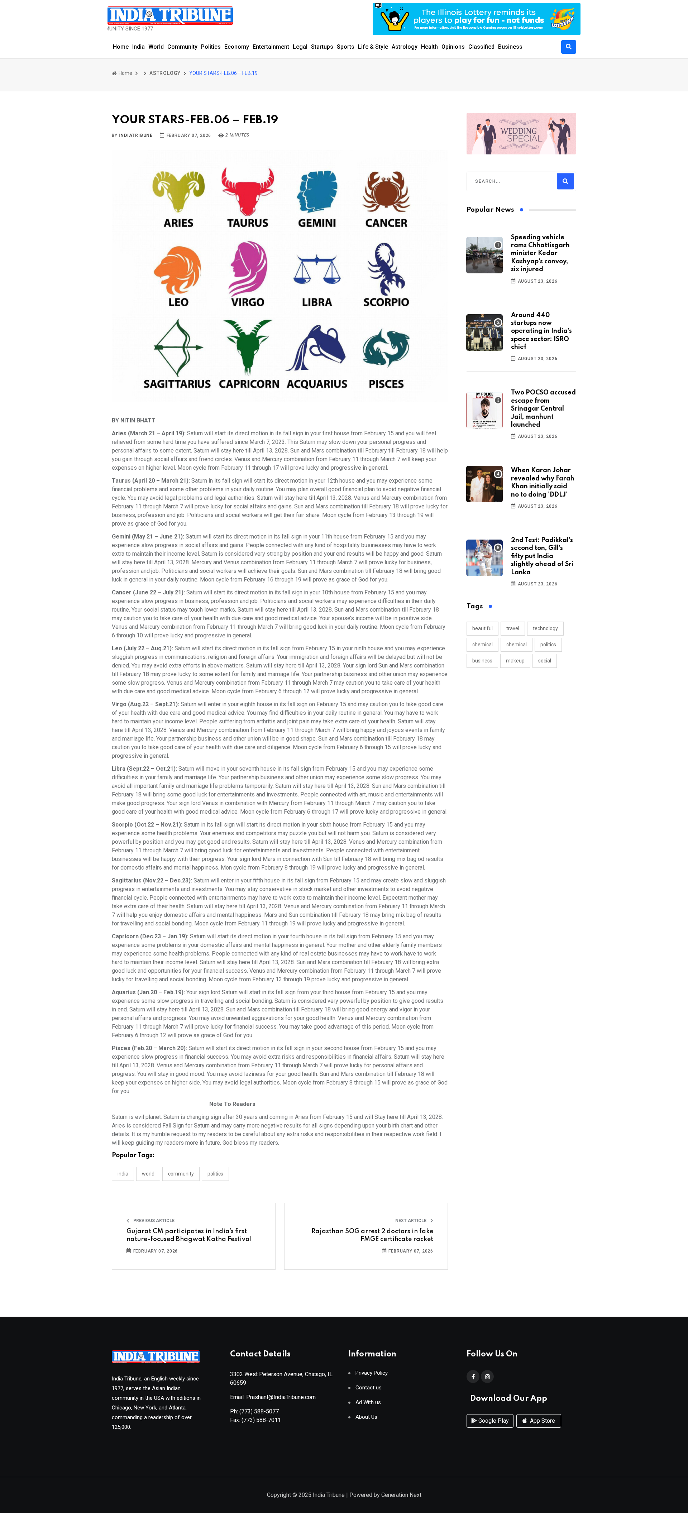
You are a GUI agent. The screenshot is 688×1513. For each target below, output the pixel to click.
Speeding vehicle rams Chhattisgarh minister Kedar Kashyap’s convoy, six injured (540, 253)
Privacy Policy (371, 1373)
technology (545, 628)
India (138, 46)
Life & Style (373, 46)
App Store (542, 1420)
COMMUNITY (181, 1174)
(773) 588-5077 (259, 1411)
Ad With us (368, 1402)
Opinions (453, 46)
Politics (211, 46)
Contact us (368, 1387)
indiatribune (136, 135)
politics (548, 644)
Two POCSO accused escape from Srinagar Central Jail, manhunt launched (543, 408)
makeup (515, 661)
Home (121, 46)
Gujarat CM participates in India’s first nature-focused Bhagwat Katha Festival (189, 1235)
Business (510, 46)
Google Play (493, 1420)
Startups (322, 46)
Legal (300, 46)
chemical (482, 644)
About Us (366, 1417)
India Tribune (329, 1495)
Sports (345, 46)
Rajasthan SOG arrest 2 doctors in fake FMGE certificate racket (372, 1235)
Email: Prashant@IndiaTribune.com (273, 1397)
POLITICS (215, 1174)
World (156, 46)
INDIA (123, 1174)
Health (429, 46)
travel (512, 628)
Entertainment (271, 46)
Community (182, 46)
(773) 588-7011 (261, 1420)
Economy (236, 46)
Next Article (411, 1220)
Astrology (404, 46)
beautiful (482, 628)
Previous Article (153, 1220)
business (482, 661)
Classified (481, 46)
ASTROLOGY (165, 73)
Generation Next (401, 1495)
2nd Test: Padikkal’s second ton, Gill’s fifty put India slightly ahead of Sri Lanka (542, 556)
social (544, 661)
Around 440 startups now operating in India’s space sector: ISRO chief (541, 331)
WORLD (148, 1174)
